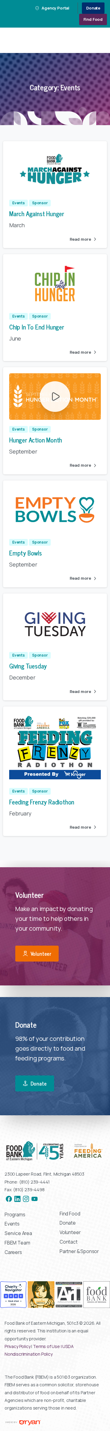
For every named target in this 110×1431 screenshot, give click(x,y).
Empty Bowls (25, 553)
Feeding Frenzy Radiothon (41, 801)
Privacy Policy (18, 1346)
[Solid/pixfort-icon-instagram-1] (26, 1198)
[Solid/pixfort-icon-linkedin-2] (17, 1198)
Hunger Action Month (35, 440)
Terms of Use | (47, 1346)
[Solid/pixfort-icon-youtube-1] (34, 1198)
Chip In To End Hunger (36, 327)
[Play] (55, 396)
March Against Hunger (36, 213)
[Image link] (55, 1151)
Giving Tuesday (28, 666)
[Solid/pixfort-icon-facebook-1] (9, 1198)
